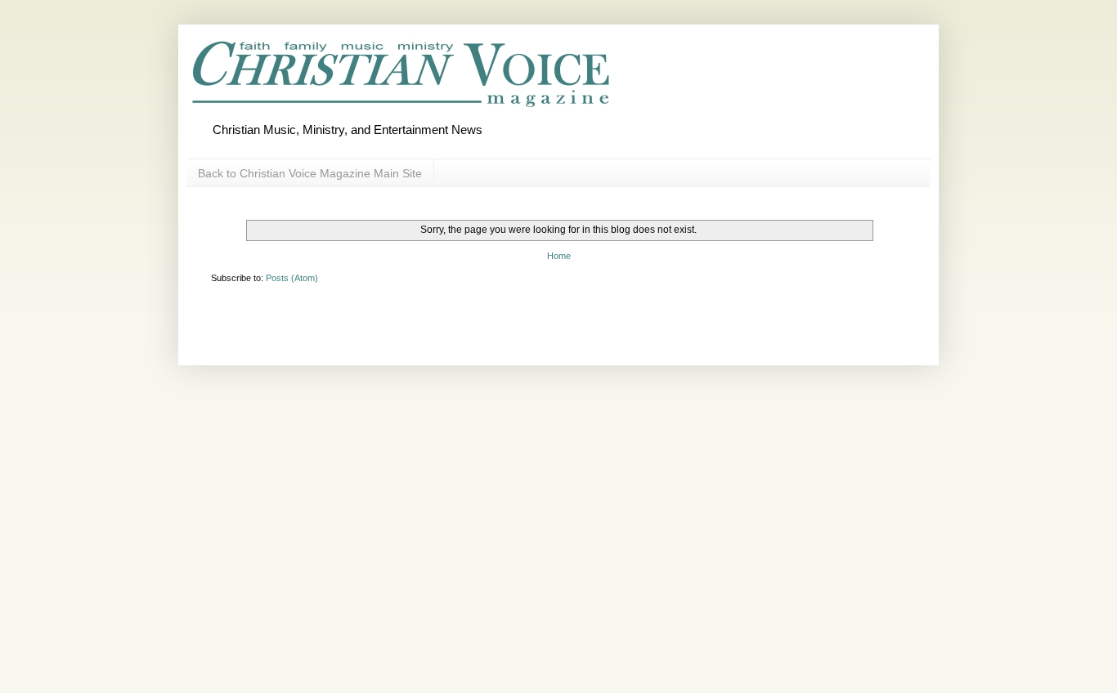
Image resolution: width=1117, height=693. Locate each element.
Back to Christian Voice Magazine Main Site (310, 173)
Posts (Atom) (292, 278)
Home (559, 256)
